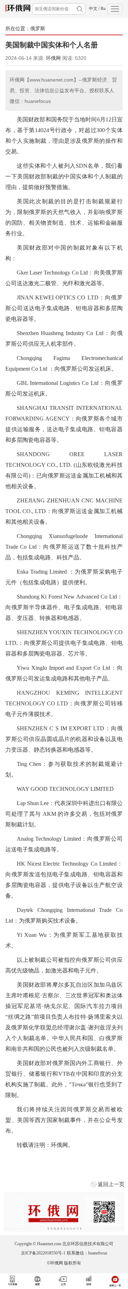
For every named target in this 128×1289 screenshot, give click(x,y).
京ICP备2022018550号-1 (43, 1253)
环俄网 (53, 58)
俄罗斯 (37, 28)
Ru (103, 8)
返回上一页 (111, 1184)
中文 (93, 8)
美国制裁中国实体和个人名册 (51, 45)
